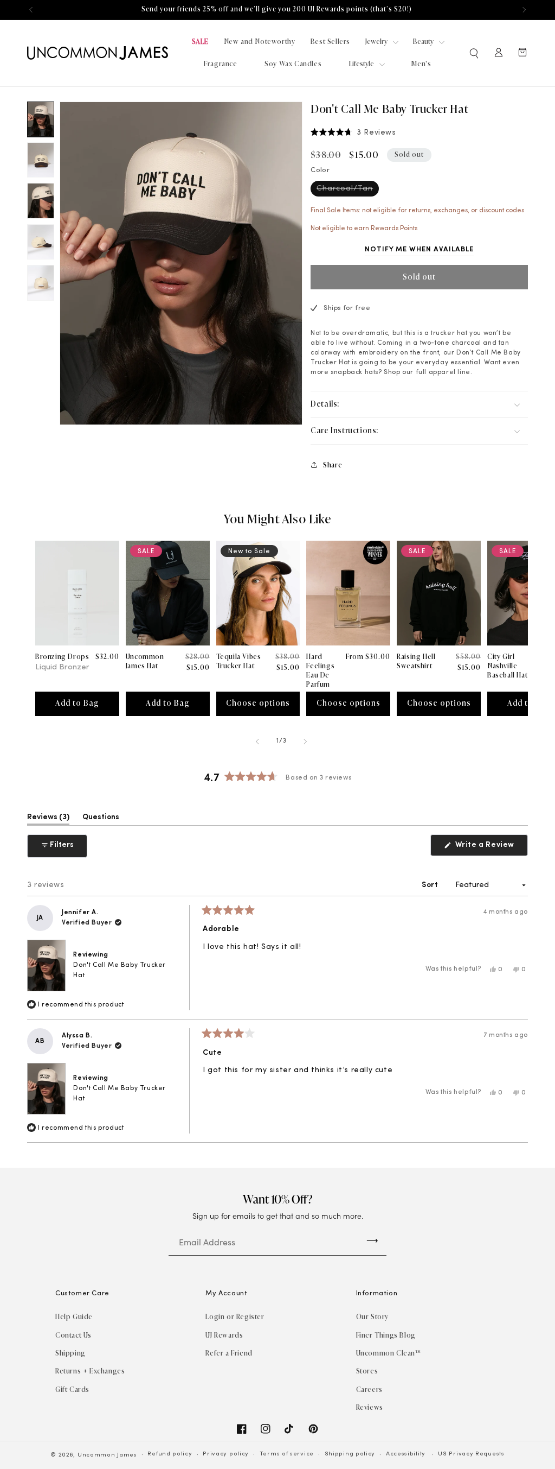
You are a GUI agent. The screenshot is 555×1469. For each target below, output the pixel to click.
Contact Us (73, 1335)
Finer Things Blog (386, 1335)
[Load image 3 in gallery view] (40, 200)
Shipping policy (350, 1454)
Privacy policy (226, 1454)
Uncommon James (107, 1455)
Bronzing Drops (62, 657)
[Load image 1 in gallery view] (40, 119)
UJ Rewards (224, 1335)
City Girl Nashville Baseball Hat (507, 666)
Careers (369, 1389)
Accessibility (405, 1454)
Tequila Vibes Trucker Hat (238, 661)
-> (372, 1240)
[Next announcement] (524, 10)
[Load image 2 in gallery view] (40, 160)
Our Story (372, 1317)
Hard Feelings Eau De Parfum (320, 670)
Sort (431, 885)
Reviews (369, 1407)
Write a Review (490, 848)
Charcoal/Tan (348, 190)
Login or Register (234, 1317)
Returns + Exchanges (90, 1371)
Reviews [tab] (48, 819)
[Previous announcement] (31, 10)
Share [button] (332, 465)
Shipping (70, 1353)
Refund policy (169, 1454)
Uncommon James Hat (145, 661)
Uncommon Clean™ (388, 1353)
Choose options (258, 703)
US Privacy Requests (471, 1454)
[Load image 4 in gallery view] (40, 241)
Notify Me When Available (419, 249)
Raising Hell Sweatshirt (416, 661)
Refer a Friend (228, 1353)
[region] (277, 10)
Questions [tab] (100, 819)
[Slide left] (258, 742)
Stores (367, 1371)
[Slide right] (306, 742)
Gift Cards (72, 1389)
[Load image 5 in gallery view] (40, 282)
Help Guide (74, 1317)
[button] (475, 53)
